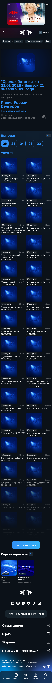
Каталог (18, 41)
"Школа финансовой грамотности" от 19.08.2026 (10, 257)
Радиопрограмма (34, 41)
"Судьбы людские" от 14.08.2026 (11, 357)
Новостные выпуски (23, 579)
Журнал (8, 642)
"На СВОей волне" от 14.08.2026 (36, 333)
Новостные (7, 115)
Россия (23, 111)
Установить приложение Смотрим (26, 613)
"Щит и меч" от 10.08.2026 (13, 507)
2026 (12, 153)
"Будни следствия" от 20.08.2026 (36, 204)
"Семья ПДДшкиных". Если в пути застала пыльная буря (36, 534)
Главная (6, 41)
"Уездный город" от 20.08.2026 (10, 204)
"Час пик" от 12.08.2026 (37, 408)
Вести (4, 578)
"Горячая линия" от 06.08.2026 (10, 333)
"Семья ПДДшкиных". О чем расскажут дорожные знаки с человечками (13, 230)
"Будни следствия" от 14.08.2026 (36, 357)
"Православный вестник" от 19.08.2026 (12, 283)
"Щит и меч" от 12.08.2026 (13, 433)
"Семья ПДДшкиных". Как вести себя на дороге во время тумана (38, 383)
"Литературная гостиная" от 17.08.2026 (38, 308)
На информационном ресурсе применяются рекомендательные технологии (20, 661)
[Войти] (40, 32)
